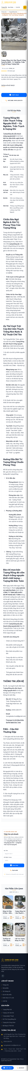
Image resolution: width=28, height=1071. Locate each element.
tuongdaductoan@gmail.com (12, 1045)
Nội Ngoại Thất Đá (8, 1025)
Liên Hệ (18, 7)
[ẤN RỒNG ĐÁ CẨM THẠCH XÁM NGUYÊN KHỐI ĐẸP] (8, 929)
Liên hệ (5, 1001)
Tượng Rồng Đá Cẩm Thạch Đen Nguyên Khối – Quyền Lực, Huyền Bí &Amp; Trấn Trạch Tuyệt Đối (20, 912)
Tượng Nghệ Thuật (8, 1016)
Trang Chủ (4, 7)
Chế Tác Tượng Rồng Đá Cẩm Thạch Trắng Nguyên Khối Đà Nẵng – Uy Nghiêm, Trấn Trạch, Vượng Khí (20, 939)
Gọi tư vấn (15, 870)
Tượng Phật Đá (7, 1009)
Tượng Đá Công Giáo (9, 1022)
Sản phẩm (6, 988)
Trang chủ (3, 12)
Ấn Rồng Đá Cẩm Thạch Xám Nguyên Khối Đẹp (7, 939)
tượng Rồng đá (14, 244)
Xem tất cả (13, 892)
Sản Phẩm (10, 7)
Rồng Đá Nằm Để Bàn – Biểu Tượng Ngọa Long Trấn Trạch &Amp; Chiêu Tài (7, 912)
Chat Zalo (15, 865)
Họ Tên (6, 850)
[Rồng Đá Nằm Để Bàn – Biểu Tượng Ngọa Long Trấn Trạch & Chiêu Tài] (8, 902)
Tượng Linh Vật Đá (8, 1013)
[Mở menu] (25, 7)
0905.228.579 (8, 1041)
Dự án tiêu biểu (7, 994)
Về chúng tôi (6, 991)
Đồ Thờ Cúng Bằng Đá (9, 1019)
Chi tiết (11, 917)
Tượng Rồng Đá (13, 12)
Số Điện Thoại (8, 857)
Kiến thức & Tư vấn (8, 998)
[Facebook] (2, 975)
